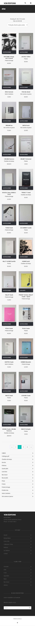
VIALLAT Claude (9, 295)
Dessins (4, 462)
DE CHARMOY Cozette (25, 228)
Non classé (4, 474)
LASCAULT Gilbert (25, 56)
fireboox (6, 547)
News (5, 579)
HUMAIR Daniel (26, 261)
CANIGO (4, 453)
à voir (5, 572)
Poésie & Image (9, 60)
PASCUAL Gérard (26, 92)
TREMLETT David (26, 192)
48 (19, 21)
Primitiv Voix (5, 490)
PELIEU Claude (26, 328)
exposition (6, 576)
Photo (3, 481)
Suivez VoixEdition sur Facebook (12, 597)
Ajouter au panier (7, 52)
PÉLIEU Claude (9, 328)
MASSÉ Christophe (26, 429)
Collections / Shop (8, 544)
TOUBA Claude (9, 228)
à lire (5, 569)
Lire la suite (22, 290)
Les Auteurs (7, 550)
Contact (6, 553)
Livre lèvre (4, 471)
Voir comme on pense (25, 94)
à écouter (6, 566)
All (21, 21)
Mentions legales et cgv (10, 602)
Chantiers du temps (9, 161)
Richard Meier (7, 538)
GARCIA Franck (25, 125)
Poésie (26, 59)
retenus (6, 585)
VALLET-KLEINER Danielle (9, 261)
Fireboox (4, 465)
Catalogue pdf (5, 456)
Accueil (5, 535)
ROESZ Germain (9, 92)
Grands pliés (5, 468)
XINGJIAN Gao (9, 125)
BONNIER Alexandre (26, 362)
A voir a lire (6, 541)
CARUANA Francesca (9, 159)
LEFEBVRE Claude (25, 395)
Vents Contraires (9, 94)
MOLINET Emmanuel (26, 159)
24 (16, 21)
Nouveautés (5, 478)
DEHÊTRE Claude (9, 362)
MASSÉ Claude (9, 395)
